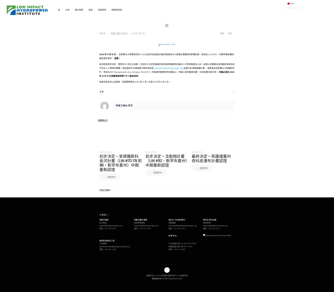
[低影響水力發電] (27, 10)
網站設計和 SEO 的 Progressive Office (167, 278)
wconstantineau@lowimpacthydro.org (114, 246)
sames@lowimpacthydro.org (110, 225)
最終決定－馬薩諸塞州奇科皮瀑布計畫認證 (211, 158)
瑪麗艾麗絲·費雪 (118, 33)
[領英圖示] (170, 282)
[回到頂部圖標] (167, 270)
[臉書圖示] (164, 282)
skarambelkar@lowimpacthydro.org (183, 225)
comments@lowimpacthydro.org (168, 68)
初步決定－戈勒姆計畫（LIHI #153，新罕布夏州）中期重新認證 (166, 160)
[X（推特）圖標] (167, 282)
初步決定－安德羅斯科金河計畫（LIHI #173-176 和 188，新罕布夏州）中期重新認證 (120, 163)
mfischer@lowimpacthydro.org (146, 225)
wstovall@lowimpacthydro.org (215, 225)
